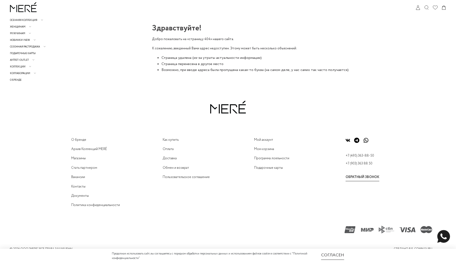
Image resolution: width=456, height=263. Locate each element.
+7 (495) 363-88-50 (360, 155)
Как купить (171, 139)
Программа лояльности (271, 158)
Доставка (170, 158)
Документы (80, 195)
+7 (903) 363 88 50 (359, 163)
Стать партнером (84, 167)
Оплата (168, 149)
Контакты (78, 186)
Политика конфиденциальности (95, 205)
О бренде (16, 80)
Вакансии (78, 177)
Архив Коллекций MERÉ (89, 149)
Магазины (78, 158)
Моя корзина (264, 149)
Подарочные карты (23, 53)
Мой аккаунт (263, 139)
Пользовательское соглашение (186, 177)
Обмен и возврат (176, 167)
